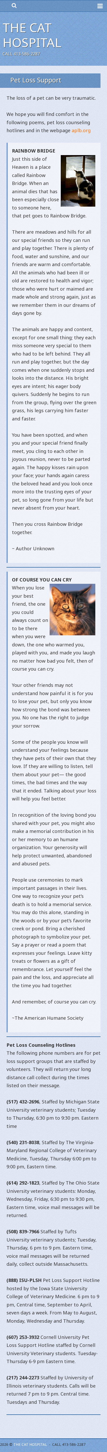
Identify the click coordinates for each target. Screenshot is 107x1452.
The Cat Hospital (32, 35)
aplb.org (81, 130)
